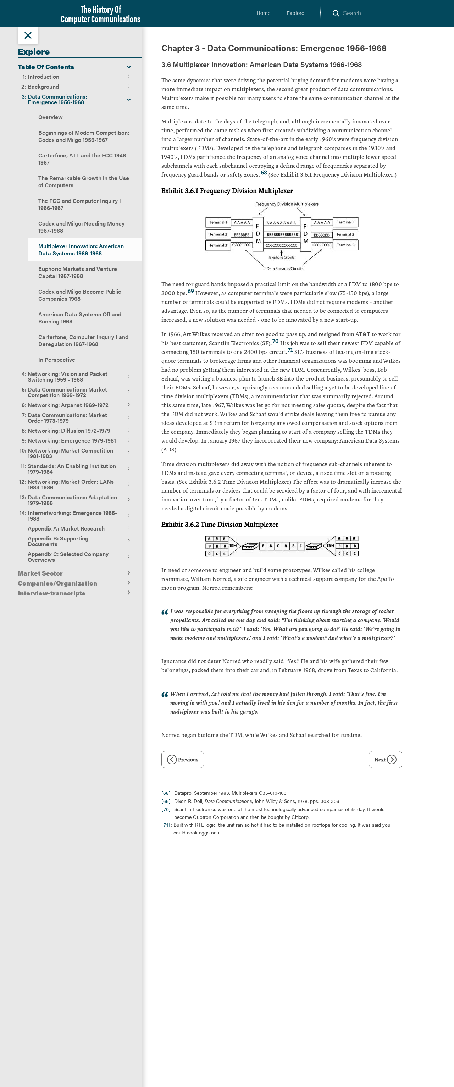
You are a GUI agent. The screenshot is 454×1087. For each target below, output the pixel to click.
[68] (166, 792)
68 (264, 172)
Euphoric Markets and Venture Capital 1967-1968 (77, 272)
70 (275, 341)
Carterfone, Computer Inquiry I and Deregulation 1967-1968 (83, 340)
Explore (295, 12)
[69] (166, 800)
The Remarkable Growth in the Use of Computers (83, 181)
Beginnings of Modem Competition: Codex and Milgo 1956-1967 (83, 136)
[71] (165, 824)
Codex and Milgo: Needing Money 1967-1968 (81, 226)
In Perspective (56, 359)
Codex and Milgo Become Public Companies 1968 (79, 295)
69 (191, 291)
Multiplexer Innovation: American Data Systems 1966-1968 (81, 249)
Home (263, 12)
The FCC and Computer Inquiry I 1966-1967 (79, 204)
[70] (166, 809)
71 (290, 349)
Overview (50, 117)
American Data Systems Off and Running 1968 (79, 317)
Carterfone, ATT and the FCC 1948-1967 (83, 158)
